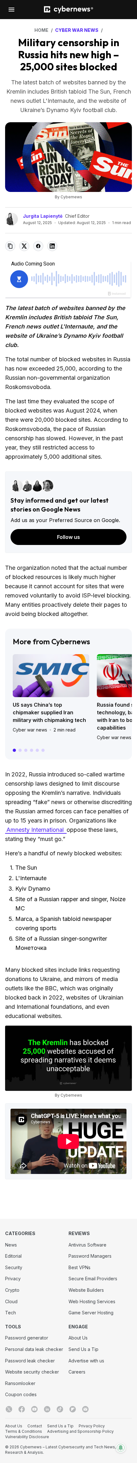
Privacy (13, 1278)
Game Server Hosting (90, 1312)
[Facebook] (21, 1409)
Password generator (26, 1337)
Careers (76, 1372)
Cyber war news (30, 729)
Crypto (12, 1290)
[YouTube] (34, 1409)
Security (13, 1267)
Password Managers (90, 1256)
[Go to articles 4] (31, 750)
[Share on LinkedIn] (52, 246)
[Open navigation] (11, 9)
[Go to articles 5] (37, 750)
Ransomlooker (20, 1383)
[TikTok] (60, 1409)
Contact (34, 1426)
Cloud (11, 1301)
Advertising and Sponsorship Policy (80, 1431)
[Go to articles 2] (20, 750)
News (11, 1244)
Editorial (13, 1256)
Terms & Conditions (23, 1431)
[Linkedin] (47, 1409)
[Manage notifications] (121, 1448)
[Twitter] (9, 1409)
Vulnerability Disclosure (27, 1436)
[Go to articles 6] (43, 750)
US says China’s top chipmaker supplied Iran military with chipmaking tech (49, 712)
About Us (78, 1337)
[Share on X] (24, 246)
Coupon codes (21, 1394)
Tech (10, 1312)
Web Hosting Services (91, 1301)
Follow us (68, 537)
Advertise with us (86, 1360)
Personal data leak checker (34, 1349)
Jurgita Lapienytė (42, 216)
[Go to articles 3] (25, 750)
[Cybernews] (68, 10)
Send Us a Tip (83, 1349)
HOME (41, 30)
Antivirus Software (87, 1244)
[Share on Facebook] (38, 246)
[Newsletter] (85, 1409)
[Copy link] (10, 246)
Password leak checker (30, 1360)
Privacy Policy (92, 1426)
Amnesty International (35, 829)
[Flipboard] (72, 1409)
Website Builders (86, 1290)
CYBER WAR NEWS (76, 30)
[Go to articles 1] (14, 750)
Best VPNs (79, 1267)
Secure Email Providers (92, 1278)
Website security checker (32, 1372)
